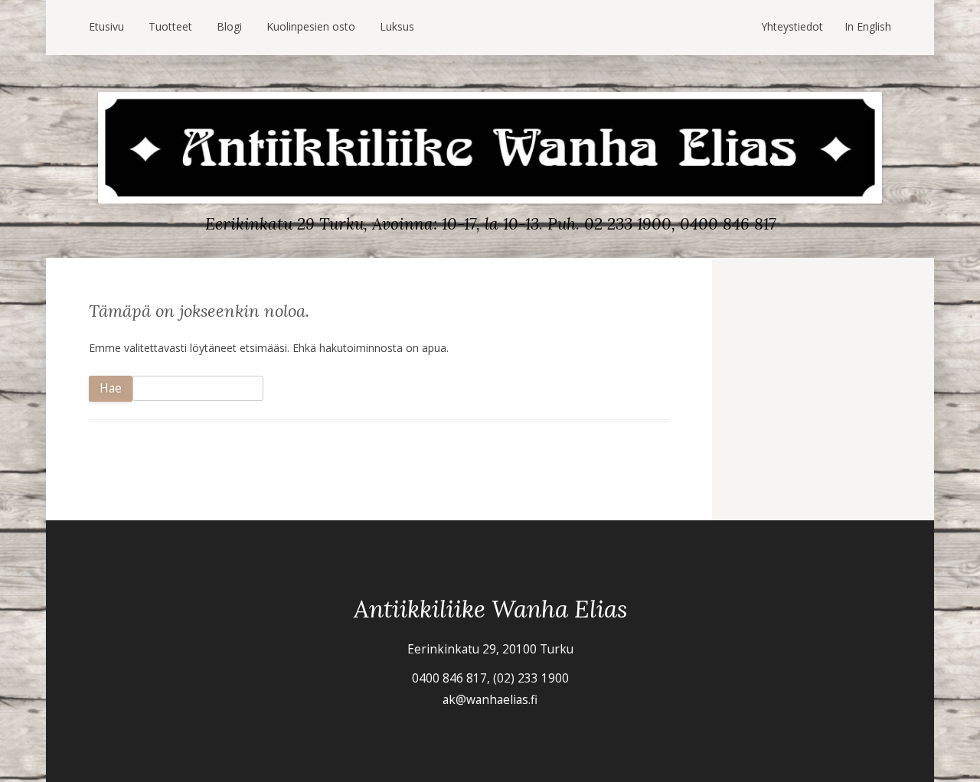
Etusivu (106, 26)
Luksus (397, 26)
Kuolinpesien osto (310, 26)
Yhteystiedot (792, 26)
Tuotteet (170, 26)
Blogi (229, 26)
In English (867, 26)
